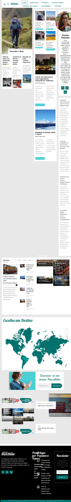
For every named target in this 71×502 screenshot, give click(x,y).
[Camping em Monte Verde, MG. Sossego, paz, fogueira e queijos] (38, 460)
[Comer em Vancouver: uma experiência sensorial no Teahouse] (45, 64)
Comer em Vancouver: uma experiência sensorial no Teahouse (44, 78)
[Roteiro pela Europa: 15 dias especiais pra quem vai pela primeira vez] (38, 473)
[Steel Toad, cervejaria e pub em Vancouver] (40, 36)
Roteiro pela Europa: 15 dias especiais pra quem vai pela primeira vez (46, 478)
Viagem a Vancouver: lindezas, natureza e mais (29, 303)
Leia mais (40, 104)
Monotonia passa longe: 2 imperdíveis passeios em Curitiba (60, 267)
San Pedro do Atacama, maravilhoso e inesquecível (50, 45)
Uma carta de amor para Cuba (46, 428)
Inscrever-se (62, 477)
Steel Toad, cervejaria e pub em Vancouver (39, 44)
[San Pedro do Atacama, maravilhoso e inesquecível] (51, 36)
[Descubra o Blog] (17, 31)
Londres (6, 273)
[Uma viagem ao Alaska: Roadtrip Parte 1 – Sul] (22, 277)
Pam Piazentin (40, 83)
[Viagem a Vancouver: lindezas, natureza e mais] (22, 301)
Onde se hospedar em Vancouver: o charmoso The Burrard (64, 144)
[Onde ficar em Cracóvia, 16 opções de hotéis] (22, 266)
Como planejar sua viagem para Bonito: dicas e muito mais (61, 279)
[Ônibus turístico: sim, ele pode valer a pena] (10, 269)
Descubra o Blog (16, 51)
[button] (8, 4)
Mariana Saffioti (59, 283)
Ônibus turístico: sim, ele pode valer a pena (10, 279)
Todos (19, 260)
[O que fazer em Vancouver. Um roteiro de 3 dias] (22, 289)
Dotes (62, 500)
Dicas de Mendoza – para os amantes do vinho (50, 25)
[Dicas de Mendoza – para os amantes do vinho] (51, 15)
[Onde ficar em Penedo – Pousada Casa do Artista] (17, 83)
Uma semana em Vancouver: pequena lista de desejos (18, 402)
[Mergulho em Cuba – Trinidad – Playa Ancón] (27, 78)
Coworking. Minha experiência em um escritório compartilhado (64, 215)
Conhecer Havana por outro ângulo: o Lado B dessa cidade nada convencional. (29, 409)
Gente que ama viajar (50, 49)
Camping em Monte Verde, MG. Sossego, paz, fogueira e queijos (46, 465)
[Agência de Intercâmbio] (60, 405)
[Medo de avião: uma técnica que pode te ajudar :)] (7, 82)
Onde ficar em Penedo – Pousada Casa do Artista (17, 60)
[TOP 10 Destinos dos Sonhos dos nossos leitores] (38, 487)
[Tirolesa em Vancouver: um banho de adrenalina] (40, 15)
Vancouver (39, 47)
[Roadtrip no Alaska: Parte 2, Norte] (45, 120)
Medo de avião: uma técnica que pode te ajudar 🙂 (6, 60)
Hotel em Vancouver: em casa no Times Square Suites (65, 102)
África (24, 260)
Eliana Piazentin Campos (10, 283)
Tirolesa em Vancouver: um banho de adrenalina (39, 25)
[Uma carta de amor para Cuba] (60, 428)
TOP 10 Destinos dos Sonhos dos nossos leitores (46, 490)
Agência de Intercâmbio (45, 403)
